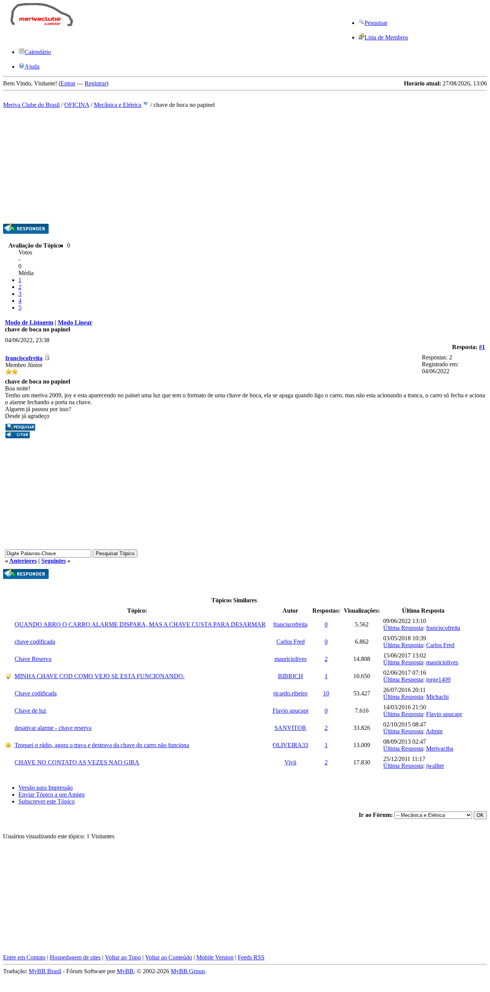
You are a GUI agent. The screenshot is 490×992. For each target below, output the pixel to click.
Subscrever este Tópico (46, 801)
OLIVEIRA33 (290, 745)
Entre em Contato (24, 957)
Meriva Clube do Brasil (31, 105)
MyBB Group (188, 971)
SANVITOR (290, 728)
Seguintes (53, 560)
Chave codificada (36, 693)
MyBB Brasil (45, 971)
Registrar (95, 83)
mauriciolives (290, 659)
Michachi (437, 697)
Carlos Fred (290, 641)
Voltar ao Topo (123, 957)
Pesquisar (375, 23)
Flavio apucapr (291, 710)
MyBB (125, 971)
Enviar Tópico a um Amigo (51, 794)
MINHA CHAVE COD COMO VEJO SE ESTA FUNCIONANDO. (100, 676)
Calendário (37, 52)
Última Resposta (403, 628)
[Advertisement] (219, 20)
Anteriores (23, 560)
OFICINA (76, 105)
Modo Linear (75, 322)
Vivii (290, 762)
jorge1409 (438, 679)
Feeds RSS (251, 957)
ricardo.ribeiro (290, 693)
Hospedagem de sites (75, 957)
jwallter (435, 765)
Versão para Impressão (45, 787)
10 (326, 693)
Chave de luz (30, 710)
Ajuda (31, 66)
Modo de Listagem (29, 322)
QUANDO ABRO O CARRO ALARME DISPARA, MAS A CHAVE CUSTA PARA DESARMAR (140, 624)
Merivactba (439, 748)
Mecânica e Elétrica (117, 105)
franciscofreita (23, 358)
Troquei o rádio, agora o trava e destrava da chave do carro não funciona (102, 745)
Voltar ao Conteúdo (168, 957)
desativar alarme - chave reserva (53, 728)
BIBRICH (290, 676)
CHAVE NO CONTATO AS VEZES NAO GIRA (77, 762)
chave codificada (35, 641)
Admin (434, 731)
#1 (482, 347)
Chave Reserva (33, 659)
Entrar (67, 83)
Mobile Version (215, 957)
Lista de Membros (386, 37)
